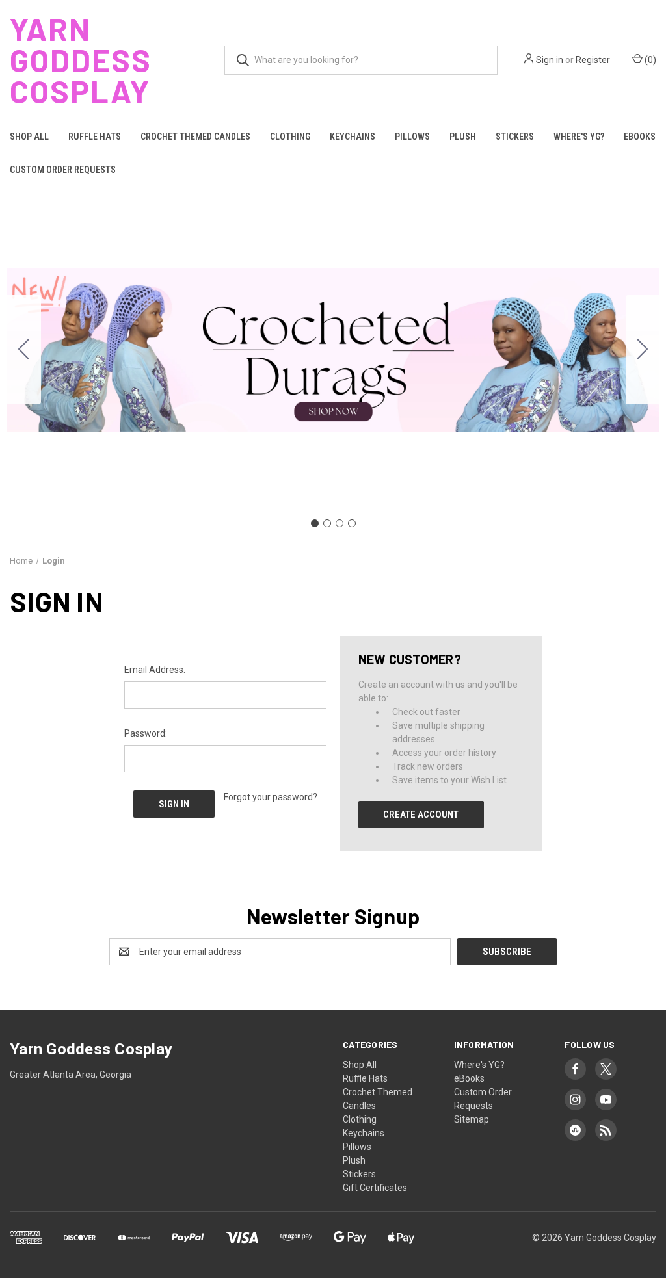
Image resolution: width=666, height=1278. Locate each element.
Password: (145, 733)
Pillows (412, 136)
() (649, 60)
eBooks (640, 136)
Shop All (29, 136)
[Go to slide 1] (315, 523)
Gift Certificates (375, 1187)
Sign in (549, 60)
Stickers (515, 136)
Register (593, 60)
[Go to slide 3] (339, 523)
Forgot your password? (270, 797)
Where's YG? (578, 136)
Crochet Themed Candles (195, 136)
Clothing (290, 136)
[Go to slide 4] (24, 349)
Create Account (421, 814)
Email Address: (154, 669)
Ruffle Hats (94, 136)
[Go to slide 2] (642, 349)
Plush (462, 136)
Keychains (352, 136)
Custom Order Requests (63, 169)
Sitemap (471, 1119)
